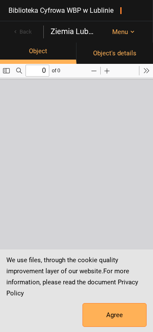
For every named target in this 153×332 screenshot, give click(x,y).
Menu (120, 32)
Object (38, 51)
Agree (114, 315)
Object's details (114, 53)
